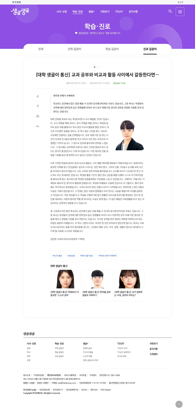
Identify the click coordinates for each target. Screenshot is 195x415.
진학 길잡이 (74, 49)
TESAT (119, 11)
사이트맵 (82, 375)
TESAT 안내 (122, 348)
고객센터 (92, 375)
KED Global (106, 390)
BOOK (84, 390)
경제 (28, 348)
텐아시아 (94, 390)
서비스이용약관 (70, 375)
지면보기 (104, 11)
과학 (28, 356)
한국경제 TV (58, 390)
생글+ (91, 11)
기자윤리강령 (38, 375)
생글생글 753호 (119, 83)
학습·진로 (77, 11)
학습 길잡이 (112, 49)
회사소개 (26, 375)
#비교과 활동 (57, 256)
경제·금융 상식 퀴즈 (90, 360)
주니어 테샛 (121, 356)
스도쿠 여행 (87, 356)
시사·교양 (61, 11)
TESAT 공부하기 (124, 352)
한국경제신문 (45, 390)
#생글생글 (71, 256)
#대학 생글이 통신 (86, 256)
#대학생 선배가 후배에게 (107, 256)
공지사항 (133, 11)
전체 (40, 49)
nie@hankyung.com (67, 383)
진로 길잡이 (150, 49)
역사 (28, 352)
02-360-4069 (113, 375)
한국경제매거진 (72, 390)
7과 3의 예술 (88, 352)
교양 (28, 360)
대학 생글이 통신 (59, 266)
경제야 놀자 (87, 348)
